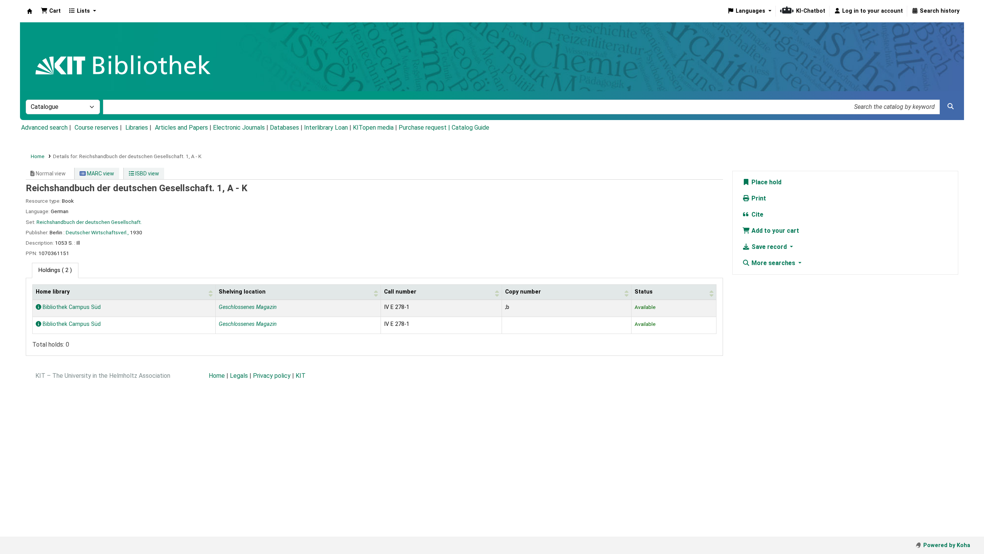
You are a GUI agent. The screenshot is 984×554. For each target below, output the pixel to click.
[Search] (950, 106)
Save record (769, 246)
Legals (239, 375)
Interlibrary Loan (326, 127)
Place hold (765, 182)
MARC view (100, 173)
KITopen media (373, 127)
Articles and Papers (181, 127)
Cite (756, 214)
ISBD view (146, 173)
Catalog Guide (470, 127)
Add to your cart (774, 230)
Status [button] (644, 292)
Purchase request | (425, 127)
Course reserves (96, 127)
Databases (284, 127)
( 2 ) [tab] (55, 270)
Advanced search (44, 127)
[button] (51, 11)
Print (758, 198)
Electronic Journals (239, 127)
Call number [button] (400, 292)
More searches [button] (773, 263)
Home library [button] (53, 292)
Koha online (29, 11)
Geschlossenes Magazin (248, 307)
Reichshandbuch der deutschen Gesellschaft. (89, 222)
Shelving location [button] (242, 292)
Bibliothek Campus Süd (71, 307)
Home (38, 156)
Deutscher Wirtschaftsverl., (97, 232)
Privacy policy (272, 375)
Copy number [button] (523, 292)
